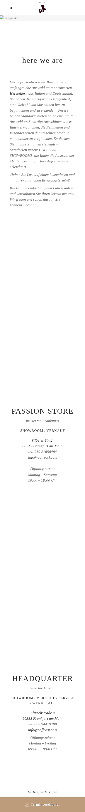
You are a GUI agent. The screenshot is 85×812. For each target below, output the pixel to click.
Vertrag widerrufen (42, 792)
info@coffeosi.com (42, 457)
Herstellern (18, 93)
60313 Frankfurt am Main (42, 446)
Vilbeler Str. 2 (42, 440)
